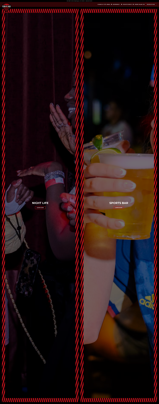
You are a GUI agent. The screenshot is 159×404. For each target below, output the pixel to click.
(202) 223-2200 (89, 0)
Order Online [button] (139, 4)
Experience (116, 4)
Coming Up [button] (101, 4)
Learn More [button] (40, 207)
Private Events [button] (127, 4)
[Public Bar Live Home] (6, 7)
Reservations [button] (151, 4)
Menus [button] (108, 4)
